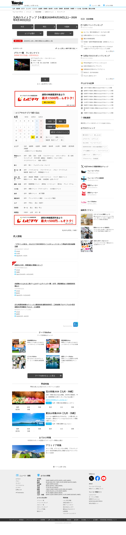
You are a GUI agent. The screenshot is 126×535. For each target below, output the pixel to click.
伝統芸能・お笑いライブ (50, 179)
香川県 (47, 492)
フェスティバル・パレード (41, 165)
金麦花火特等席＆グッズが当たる (56, 400)
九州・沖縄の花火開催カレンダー (59, 403)
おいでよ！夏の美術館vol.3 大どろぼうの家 (97, 32)
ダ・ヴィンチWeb (94, 497)
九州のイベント (49, 12)
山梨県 (47, 484)
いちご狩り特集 (67, 500)
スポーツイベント (45, 177)
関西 (38, 489)
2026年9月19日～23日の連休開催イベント (95, 147)
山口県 (56, 491)
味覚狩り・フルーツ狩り (54, 158)
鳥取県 (60, 491)
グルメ (17, 481)
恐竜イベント (97, 154)
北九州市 (28, 8)
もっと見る (109, 51)
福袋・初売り (42, 160)
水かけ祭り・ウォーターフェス (92, 143)
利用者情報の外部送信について (108, 520)
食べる (26, 207)
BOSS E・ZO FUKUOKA (91, 72)
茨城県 (74, 482)
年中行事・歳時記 (39, 158)
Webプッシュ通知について (96, 488)
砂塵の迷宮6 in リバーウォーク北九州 (94, 35)
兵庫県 (56, 489)
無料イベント (33, 193)
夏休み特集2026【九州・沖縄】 (61, 413)
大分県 (56, 8)
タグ (15, 203)
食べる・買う (17, 170)
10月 (32, 117)
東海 (38, 486)
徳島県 (56, 492)
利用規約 (21, 520)
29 (37, 137)
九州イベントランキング (93, 25)
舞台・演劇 (37, 179)
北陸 (38, 487)
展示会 (60, 184)
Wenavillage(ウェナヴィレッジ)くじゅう (95, 63)
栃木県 (70, 482)
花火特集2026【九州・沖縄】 (60, 391)
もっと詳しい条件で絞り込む (67, 48)
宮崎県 (61, 8)
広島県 (47, 491)
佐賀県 (40, 8)
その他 (79, 8)
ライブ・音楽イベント (60, 177)
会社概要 (95, 520)
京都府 (52, 489)
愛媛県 (52, 492)
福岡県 (18, 8)
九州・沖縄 (40, 494)
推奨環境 (42, 520)
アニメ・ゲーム (68, 184)
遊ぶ (31, 207)
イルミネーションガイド (69, 513)
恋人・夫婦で (39, 203)
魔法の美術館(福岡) (89, 38)
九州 (13, 8)
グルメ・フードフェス (60, 170)
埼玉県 (61, 482)
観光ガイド (40, 511)
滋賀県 (70, 489)
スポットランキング (42, 507)
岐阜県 (52, 485)
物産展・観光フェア (52, 140)
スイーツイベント (103, 150)
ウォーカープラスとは (95, 486)
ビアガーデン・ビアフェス (90, 139)
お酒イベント (86, 154)
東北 (38, 480)
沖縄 (28, 409)
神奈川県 (52, 482)
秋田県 (60, 480)
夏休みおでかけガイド (69, 509)
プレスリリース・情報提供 (64, 520)
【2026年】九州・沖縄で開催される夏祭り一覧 (38, 41)
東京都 (47, 482)
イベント (28, 12)
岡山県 (52, 491)
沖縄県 (72, 8)
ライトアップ (35, 65)
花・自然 (70, 155)
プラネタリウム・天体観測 (90, 158)
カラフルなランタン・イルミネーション (43, 58)
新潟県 (56, 484)
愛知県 (47, 485)
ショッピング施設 (50, 198)
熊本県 (50, 8)
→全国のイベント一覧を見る (33, 151)
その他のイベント (55, 189)
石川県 (47, 487)
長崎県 (45, 8)
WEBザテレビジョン (94, 499)
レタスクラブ (92, 494)
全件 (25, 155)
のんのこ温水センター (90, 76)
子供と (31, 203)
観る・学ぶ (38, 207)
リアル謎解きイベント (89, 150)
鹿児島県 (66, 8)
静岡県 (60, 485)
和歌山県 (65, 489)
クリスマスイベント (30, 160)
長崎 (39, 407)
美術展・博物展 (33, 177)
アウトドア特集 (53, 445)
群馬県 (66, 482)
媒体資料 (76, 520)
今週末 (66, 27)
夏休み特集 (92, 8)
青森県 (52, 480)
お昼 (31, 212)
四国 (38, 493)
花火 (34, 155)
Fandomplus (20, 492)
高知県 (60, 492)
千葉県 (57, 482)
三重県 (56, 485)
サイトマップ (13, 520)
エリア (16, 146)
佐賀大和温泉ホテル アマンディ (93, 66)
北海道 (39, 479)
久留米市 (34, 8)
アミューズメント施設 (35, 198)
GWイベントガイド (68, 504)
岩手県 (56, 480)
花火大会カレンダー (68, 507)
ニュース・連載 (96, 5)
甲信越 (39, 484)
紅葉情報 (65, 511)
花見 (30, 155)
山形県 (64, 480)
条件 (15, 193)
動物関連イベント (34, 184)
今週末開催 (38, 12)
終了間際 (41, 193)
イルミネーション (48, 155)
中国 (38, 491)
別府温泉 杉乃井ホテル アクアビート (94, 69)
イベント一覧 (40, 500)
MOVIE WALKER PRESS (95, 501)
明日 (44, 27)
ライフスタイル (20, 485)
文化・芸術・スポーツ (17, 178)
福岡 (17, 407)
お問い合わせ (51, 520)
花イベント (49, 137)
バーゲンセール (33, 170)
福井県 (56, 487)
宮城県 (47, 480)
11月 (39, 117)
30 (41, 137)
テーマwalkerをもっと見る (45, 376)
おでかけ (18, 479)
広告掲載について (85, 520)
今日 (22, 27)
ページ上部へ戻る (60, 467)
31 (16, 140)
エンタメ (18, 483)
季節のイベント (17, 156)
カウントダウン (61, 155)
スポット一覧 (40, 504)
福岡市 (23, 8)
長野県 (52, 484)
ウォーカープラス (18, 12)
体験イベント (59, 137)
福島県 (69, 480)
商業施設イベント (43, 172)
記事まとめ (19, 489)
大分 (61, 407)
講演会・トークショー (49, 184)
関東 (38, 482)
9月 (26, 117)
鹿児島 (18, 409)
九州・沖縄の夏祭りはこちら (58, 424)
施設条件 (17, 198)
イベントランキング (42, 502)
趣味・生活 (17, 184)
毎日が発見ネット (93, 503)
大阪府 (47, 489)
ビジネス (18, 487)
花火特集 (84, 8)
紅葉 (39, 155)
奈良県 (60, 489)
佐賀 (28, 407)
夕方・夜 (37, 212)
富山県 (52, 487)
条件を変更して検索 (70, 230)
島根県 (64, 491)
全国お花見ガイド (67, 502)
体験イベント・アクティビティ (38, 189)
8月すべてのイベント (59, 132)
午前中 (26, 212)
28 (33, 137)
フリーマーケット (45, 170)
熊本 (50, 407)
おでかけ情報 (109, 5)
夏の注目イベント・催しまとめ (92, 135)
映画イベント (28, 179)
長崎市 (39, 60)
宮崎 (72, 407)
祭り (62, 140)
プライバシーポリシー (32, 520)
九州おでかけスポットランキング (96, 56)
